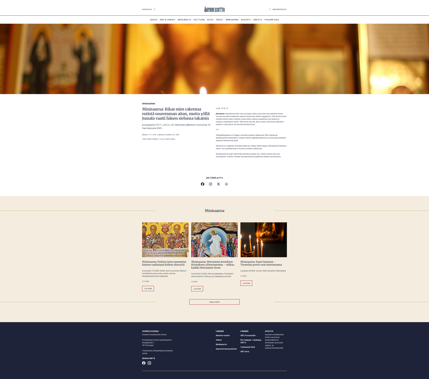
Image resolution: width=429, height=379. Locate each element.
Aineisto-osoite (223, 335)
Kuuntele (147, 9)
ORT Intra (248, 352)
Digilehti (246, 19)
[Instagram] (210, 184)
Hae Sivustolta (279, 9)
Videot (219, 19)
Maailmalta (184, 19)
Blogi (210, 19)
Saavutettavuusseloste (226, 349)
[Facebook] (202, 184)
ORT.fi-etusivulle (251, 336)
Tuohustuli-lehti (251, 347)
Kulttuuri (199, 19)
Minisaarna (232, 19)
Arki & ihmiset (167, 19)
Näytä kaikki (214, 302)
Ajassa (153, 19)
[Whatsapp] (226, 184)
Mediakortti (221, 344)
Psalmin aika (272, 19)
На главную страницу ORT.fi (250, 342)
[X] (218, 184)
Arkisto (257, 21)
